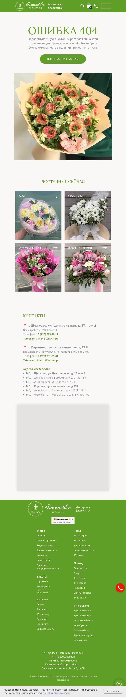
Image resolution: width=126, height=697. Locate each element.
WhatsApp (52, 338)
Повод (78, 563)
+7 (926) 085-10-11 (47, 334)
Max (40, 338)
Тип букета (82, 606)
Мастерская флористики (82, 508)
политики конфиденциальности (54, 692)
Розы (77, 531)
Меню (41, 531)
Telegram (29, 338)
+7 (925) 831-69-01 (47, 356)
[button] (96, 6)
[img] (106, 6)
